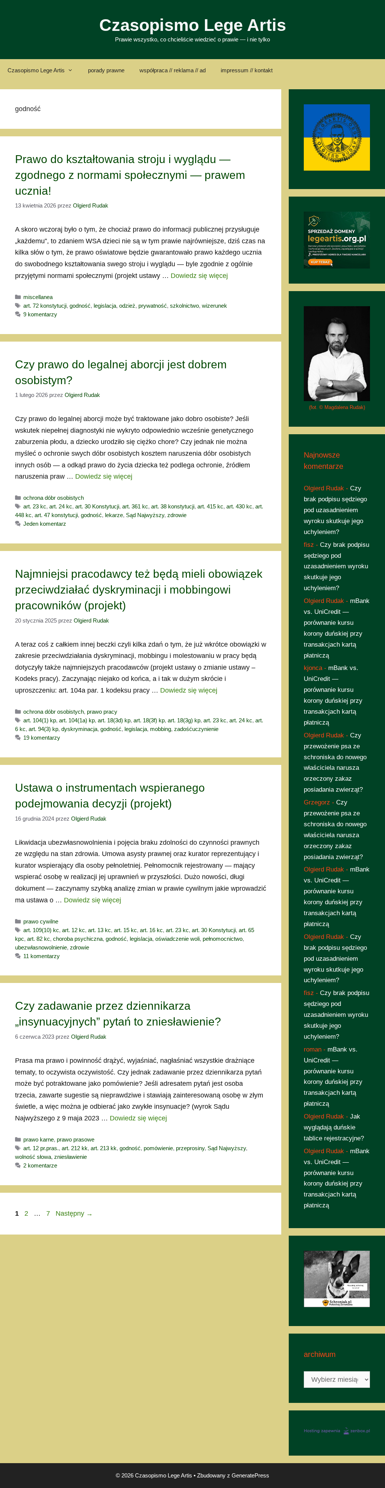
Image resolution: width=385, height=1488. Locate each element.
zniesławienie (70, 1157)
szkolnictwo (184, 305)
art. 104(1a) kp (77, 720)
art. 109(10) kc (41, 930)
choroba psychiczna (78, 939)
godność (80, 305)
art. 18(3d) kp (114, 720)
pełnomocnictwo (223, 939)
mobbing (160, 729)
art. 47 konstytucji (56, 515)
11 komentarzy (41, 956)
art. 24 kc (60, 506)
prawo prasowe (75, 1139)
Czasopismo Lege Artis (192, 25)
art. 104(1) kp (39, 720)
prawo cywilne (40, 921)
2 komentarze (40, 1165)
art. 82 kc (38, 939)
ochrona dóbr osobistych (53, 497)
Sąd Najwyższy (145, 515)
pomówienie (158, 1148)
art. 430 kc (239, 506)
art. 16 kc (151, 930)
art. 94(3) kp (43, 729)
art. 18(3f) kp (149, 720)
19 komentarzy (41, 737)
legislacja (105, 305)
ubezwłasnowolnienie (41, 947)
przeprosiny (190, 1148)
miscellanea (38, 297)
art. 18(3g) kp (184, 720)
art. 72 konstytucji (45, 305)
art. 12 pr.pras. (41, 1148)
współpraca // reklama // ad (172, 70)
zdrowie (176, 515)
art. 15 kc (125, 930)
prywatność (152, 305)
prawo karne (38, 1139)
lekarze (114, 515)
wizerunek (214, 305)
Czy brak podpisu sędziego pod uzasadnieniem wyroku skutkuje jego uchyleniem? (335, 510)
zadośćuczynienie (196, 729)
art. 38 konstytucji (172, 506)
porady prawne (106, 70)
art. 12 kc (73, 930)
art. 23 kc (34, 506)
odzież (127, 305)
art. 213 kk (104, 1148)
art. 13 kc (99, 930)
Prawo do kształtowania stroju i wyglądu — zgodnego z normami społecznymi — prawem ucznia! (130, 175)
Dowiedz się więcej (199, 275)
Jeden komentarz (44, 523)
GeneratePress (250, 1475)
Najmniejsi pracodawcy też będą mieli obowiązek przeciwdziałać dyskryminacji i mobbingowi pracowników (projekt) (138, 590)
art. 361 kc (135, 506)
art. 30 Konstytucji (97, 506)
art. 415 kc (210, 506)
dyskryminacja (79, 729)
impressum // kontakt (247, 70)
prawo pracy (102, 711)
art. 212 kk (75, 1148)
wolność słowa (33, 1157)
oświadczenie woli (177, 939)
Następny (74, 1213)
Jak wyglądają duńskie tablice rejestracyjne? (334, 1127)
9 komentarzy (40, 314)
